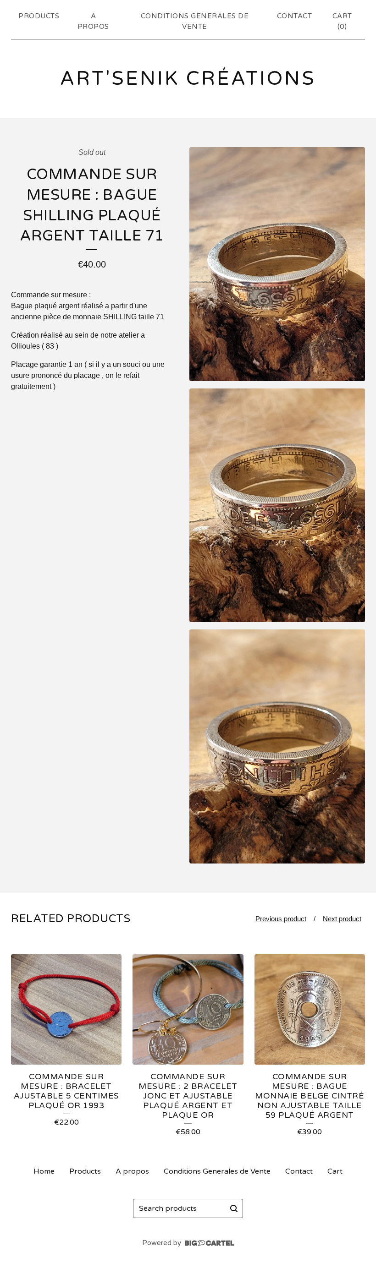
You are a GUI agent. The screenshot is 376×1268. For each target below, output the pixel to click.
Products (38, 16)
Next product (342, 919)
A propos (93, 21)
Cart (335, 1171)
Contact (294, 16)
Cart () (342, 21)
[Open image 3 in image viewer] (277, 746)
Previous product (280, 919)
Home (44, 1171)
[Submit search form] (233, 1208)
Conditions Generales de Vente (195, 21)
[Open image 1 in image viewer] (277, 264)
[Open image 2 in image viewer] (277, 505)
